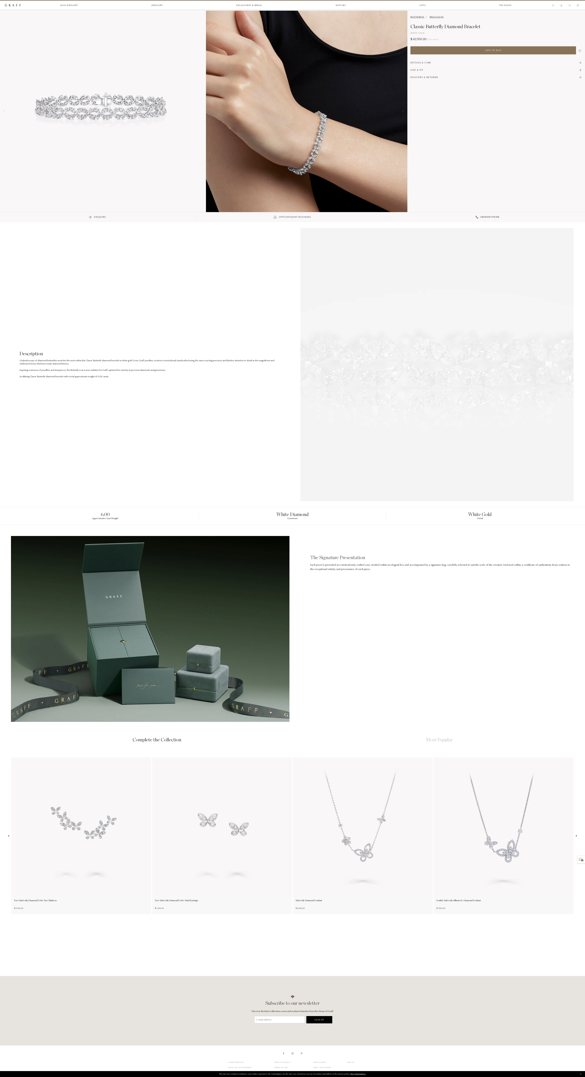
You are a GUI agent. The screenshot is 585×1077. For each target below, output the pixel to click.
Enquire (99, 217)
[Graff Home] (13, 5)
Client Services (236, 1062)
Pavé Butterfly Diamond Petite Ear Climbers (35, 900)
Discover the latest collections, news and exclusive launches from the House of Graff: (293, 1011)
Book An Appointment (240, 1067)
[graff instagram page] (292, 1053)
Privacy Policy (282, 1062)
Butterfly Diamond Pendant (309, 900)
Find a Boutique (322, 1067)
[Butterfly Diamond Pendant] (363, 827)
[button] (4, 111)
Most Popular (439, 740)
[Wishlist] (569, 5)
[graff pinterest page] (301, 1053)
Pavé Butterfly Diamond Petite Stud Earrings (176, 900)
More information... (358, 1074)
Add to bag (493, 50)
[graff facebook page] (283, 1053)
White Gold (417, 33)
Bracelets (437, 17)
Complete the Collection (157, 740)
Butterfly (417, 17)
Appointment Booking (294, 217)
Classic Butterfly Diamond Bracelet (445, 26)
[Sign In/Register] (561, 5)
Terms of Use (281, 1067)
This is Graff (319, 1062)
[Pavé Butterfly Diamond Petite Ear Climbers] (81, 827)
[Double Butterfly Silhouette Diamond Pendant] (504, 827)
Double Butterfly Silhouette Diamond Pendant (458, 900)
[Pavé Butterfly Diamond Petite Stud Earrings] (222, 827)
